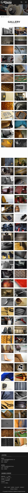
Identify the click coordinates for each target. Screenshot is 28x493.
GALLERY (17, 487)
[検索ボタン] (21, 2)
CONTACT (22, 487)
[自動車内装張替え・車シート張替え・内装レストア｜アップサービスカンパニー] (6, 2)
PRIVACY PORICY (14, 489)
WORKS (12, 487)
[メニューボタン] (26, 2)
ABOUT (8, 487)
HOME (5, 487)
